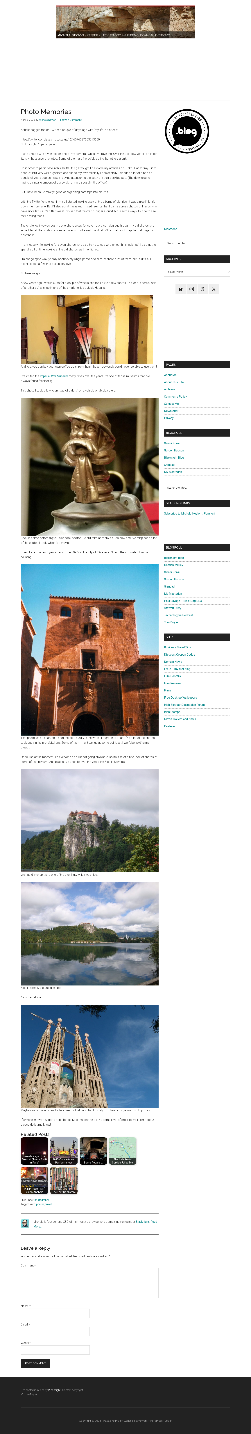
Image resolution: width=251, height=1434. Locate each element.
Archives (169, 389)
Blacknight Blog (174, 457)
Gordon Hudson (174, 450)
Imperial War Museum (54, 376)
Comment (28, 1265)
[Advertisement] (125, 69)
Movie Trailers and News (180, 719)
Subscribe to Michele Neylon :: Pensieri (189, 513)
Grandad (169, 465)
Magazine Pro (111, 1420)
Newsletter (171, 411)
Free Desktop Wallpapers (180, 697)
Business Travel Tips (177, 647)
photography (42, 1199)
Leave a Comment (71, 119)
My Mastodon (173, 472)
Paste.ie (169, 726)
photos (40, 1204)
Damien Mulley (173, 565)
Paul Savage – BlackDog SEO (183, 601)
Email (25, 1324)
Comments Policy (175, 396)
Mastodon (170, 229)
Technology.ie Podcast (178, 615)
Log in (168, 1420)
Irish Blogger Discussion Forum (184, 705)
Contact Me (171, 403)
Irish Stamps (172, 712)
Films (167, 690)
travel (48, 1204)
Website (26, 1343)
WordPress (156, 1420)
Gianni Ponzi (172, 443)
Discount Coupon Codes (179, 654)
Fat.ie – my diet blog (177, 669)
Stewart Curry (172, 608)
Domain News (173, 661)
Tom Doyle (171, 622)
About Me (170, 375)
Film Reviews (173, 683)
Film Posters (172, 676)
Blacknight (142, 1221)
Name (26, 1306)
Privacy (169, 418)
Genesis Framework (135, 1420)
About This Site (174, 382)
